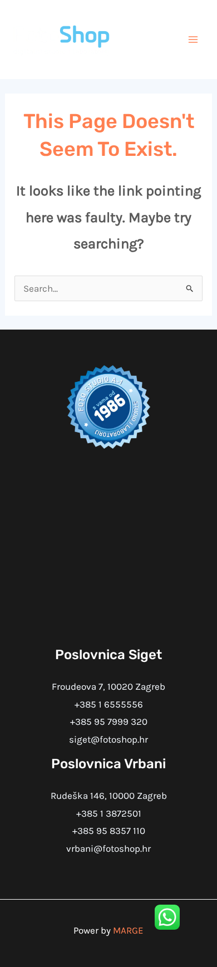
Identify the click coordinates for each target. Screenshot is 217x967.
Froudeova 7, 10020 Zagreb (108, 686)
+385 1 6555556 (109, 704)
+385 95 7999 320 (108, 721)
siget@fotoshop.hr (108, 739)
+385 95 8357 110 (108, 830)
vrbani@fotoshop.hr (108, 848)
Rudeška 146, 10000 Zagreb (109, 795)
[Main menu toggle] (193, 39)
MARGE (128, 930)
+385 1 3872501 (108, 813)
